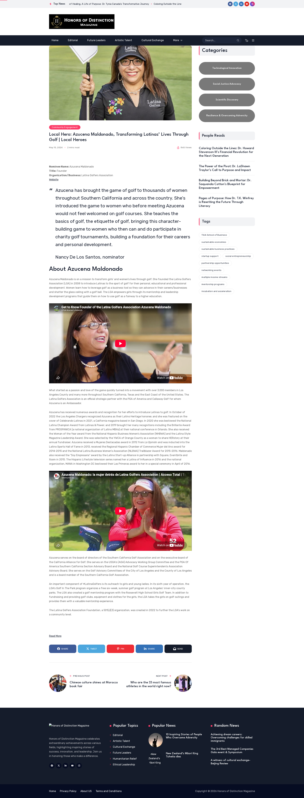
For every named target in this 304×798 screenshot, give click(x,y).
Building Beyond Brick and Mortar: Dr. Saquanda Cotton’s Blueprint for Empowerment (225, 184)
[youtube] (246, 4)
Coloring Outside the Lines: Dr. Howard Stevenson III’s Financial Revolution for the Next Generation (226, 152)
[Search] (238, 40)
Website (53, 179)
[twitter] (235, 4)
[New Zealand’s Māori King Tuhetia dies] (156, 759)
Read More (55, 635)
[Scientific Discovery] (227, 100)
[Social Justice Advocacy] (227, 84)
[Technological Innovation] (227, 68)
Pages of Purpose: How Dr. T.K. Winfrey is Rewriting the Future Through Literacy (226, 202)
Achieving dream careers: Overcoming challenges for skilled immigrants (231, 737)
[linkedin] (241, 4)
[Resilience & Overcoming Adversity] (227, 115)
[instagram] (252, 4)
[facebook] (230, 4)
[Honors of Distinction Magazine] (81, 21)
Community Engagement (65, 127)
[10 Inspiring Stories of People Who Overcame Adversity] (156, 740)
